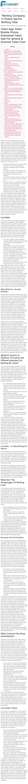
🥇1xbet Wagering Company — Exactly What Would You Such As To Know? (14, 85)
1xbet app (21, 237)
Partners (4, 11)
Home (3, 8)
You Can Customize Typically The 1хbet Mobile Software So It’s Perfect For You (13, 80)
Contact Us (23, 11)
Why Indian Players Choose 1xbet (13, 127)
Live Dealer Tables (9, 68)
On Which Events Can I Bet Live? (13, 132)
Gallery (10, 11)
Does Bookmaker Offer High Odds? (14, 98)
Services (9, 8)
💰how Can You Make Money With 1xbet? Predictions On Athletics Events (13, 91)
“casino (6, 99)
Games (6, 102)
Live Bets (7, 49)
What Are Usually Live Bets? (12, 114)
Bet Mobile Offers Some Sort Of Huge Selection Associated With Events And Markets (13, 120)
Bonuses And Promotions (11, 64)
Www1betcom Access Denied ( (13, 51)
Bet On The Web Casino (11, 70)
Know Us (16, 11)
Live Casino (8, 101)
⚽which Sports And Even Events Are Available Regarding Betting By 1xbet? (13, 54)
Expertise (15, 8)
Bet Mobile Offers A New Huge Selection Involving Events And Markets (12, 135)
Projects (22, 8)
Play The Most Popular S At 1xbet (13, 107)
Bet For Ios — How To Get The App (14, 88)
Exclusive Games (9, 109)
